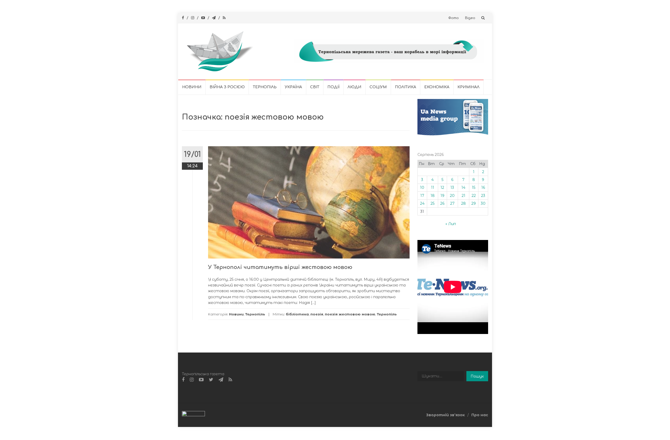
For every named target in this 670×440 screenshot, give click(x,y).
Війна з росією (227, 87)
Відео (470, 18)
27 (452, 203)
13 (452, 187)
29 (473, 203)
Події (333, 87)
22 (474, 195)
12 (442, 187)
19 (442, 195)
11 (432, 187)
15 (473, 187)
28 (463, 203)
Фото (453, 18)
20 (452, 195)
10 (422, 187)
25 (432, 203)
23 (483, 195)
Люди (354, 87)
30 (483, 203)
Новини (192, 87)
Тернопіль (265, 87)
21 (463, 195)
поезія (316, 314)
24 (422, 203)
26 (442, 203)
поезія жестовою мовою (350, 314)
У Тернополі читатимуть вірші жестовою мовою (280, 267)
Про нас (479, 415)
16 (483, 187)
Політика (405, 87)
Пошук (477, 376)
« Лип (450, 223)
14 (463, 187)
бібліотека (297, 314)
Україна (293, 87)
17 (422, 195)
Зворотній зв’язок (445, 415)
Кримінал (468, 87)
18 (433, 195)
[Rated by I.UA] (193, 414)
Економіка (436, 87)
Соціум (378, 87)
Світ (314, 87)
